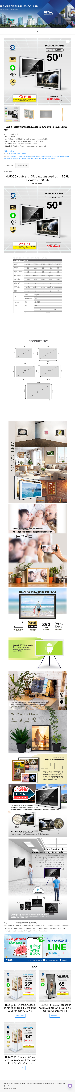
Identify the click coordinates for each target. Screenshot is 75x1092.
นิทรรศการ (41, 158)
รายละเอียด (9, 166)
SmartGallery (26, 158)
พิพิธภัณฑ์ (47, 158)
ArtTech (18, 156)
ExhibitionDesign (44, 156)
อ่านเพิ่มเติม (20, 1015)
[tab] (10, 165)
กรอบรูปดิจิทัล (34, 158)
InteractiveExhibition (63, 156)
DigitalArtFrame (25, 156)
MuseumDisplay (17, 158)
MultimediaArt (8, 158)
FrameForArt (52, 156)
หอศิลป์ (53, 158)
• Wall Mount (13, 153)
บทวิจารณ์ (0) (22, 166)
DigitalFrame (34, 156)
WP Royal (13, 1088)
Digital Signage (21, 153)
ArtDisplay (13, 156)
